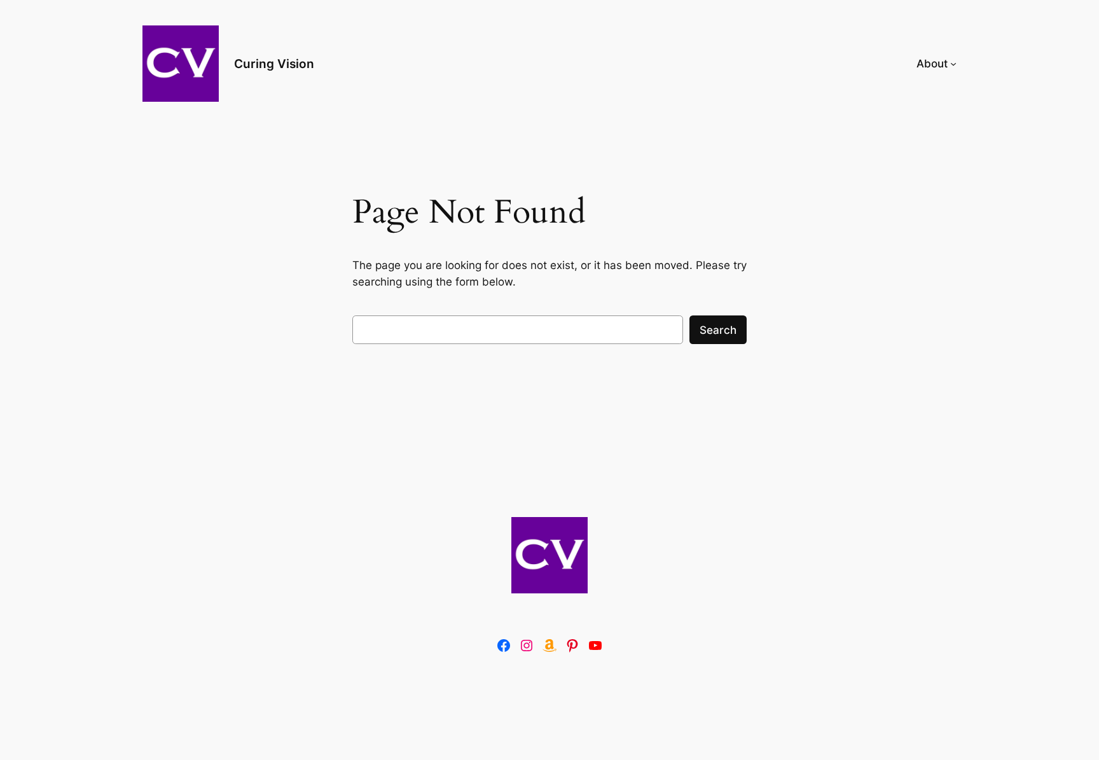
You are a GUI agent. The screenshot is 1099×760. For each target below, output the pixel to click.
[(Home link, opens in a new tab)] (549, 555)
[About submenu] (953, 63)
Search (718, 330)
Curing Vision (274, 63)
